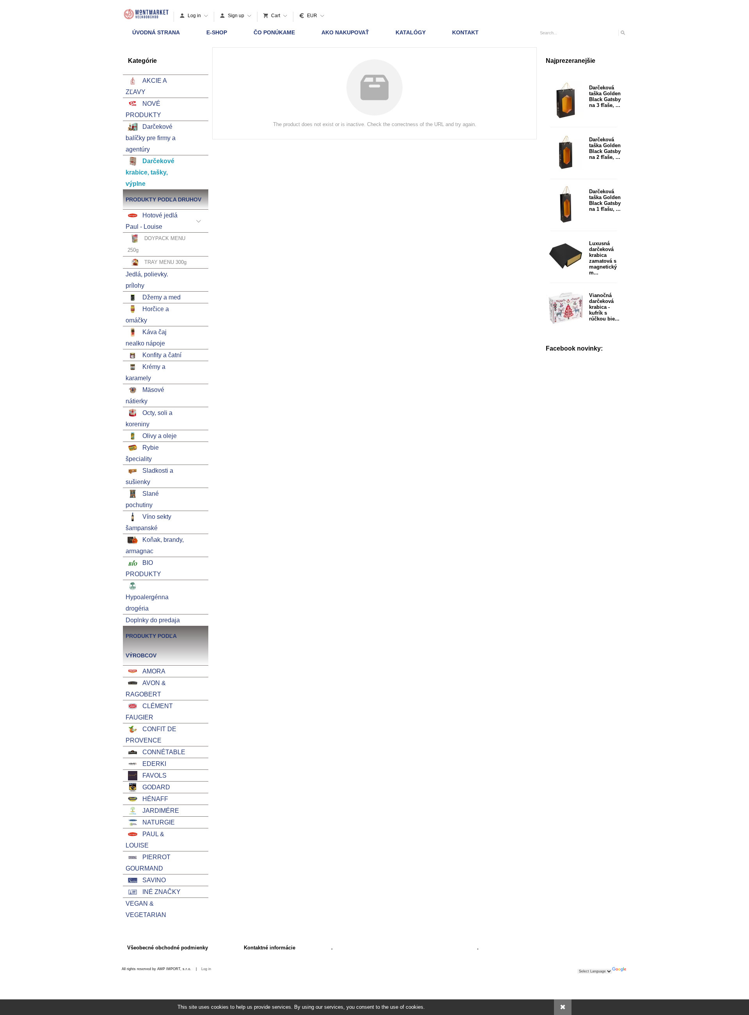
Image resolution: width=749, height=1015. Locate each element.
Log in (206, 969)
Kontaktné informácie (269, 948)
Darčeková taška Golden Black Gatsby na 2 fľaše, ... (605, 148)
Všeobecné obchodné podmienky (167, 948)
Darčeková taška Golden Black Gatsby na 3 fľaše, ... (605, 96)
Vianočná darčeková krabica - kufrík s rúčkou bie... (604, 307)
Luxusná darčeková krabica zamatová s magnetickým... (603, 258)
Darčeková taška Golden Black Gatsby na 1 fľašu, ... (605, 200)
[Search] (622, 33)
